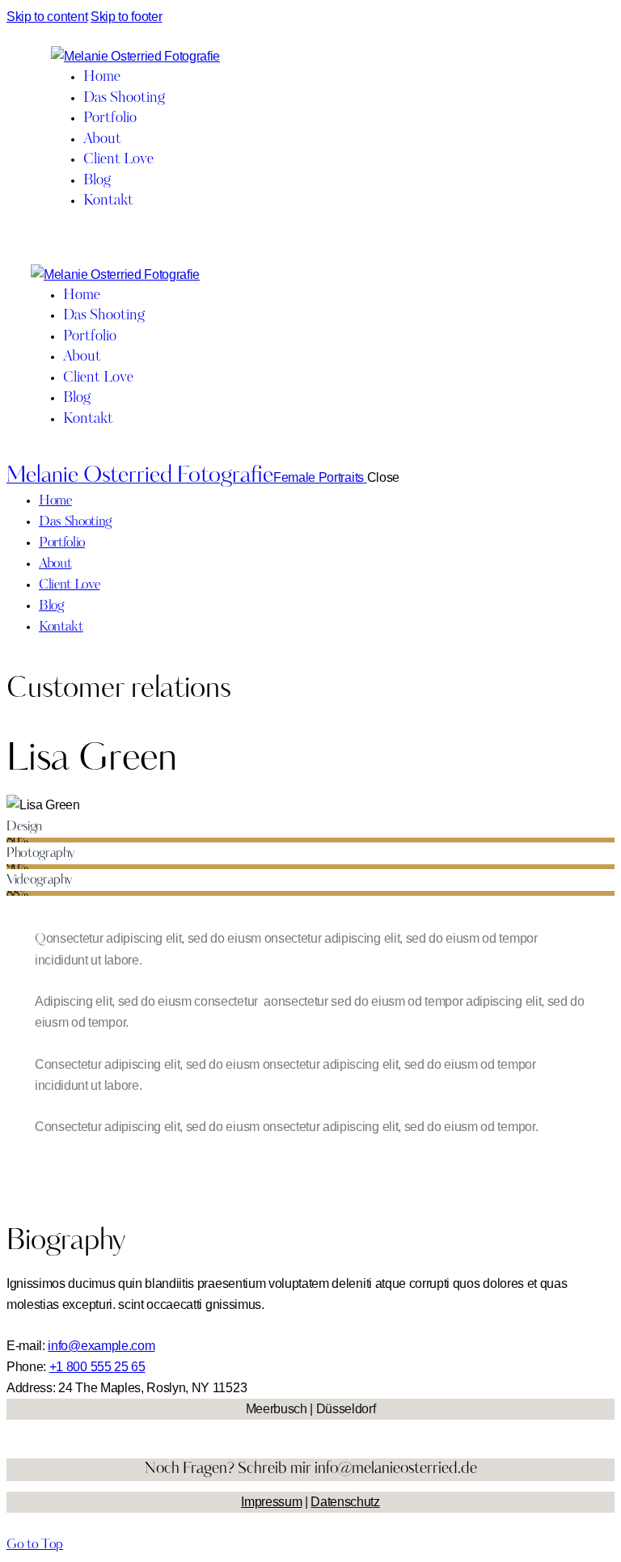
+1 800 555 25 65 (97, 1367)
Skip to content (46, 16)
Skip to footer (127, 16)
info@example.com (101, 1346)
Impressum (271, 1502)
